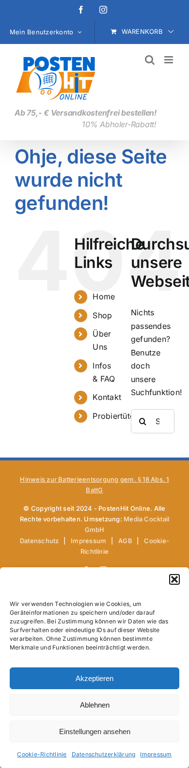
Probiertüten (116, 416)
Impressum (156, 754)
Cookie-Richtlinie (41, 754)
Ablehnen (95, 705)
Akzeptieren (94, 678)
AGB (125, 541)
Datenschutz (39, 541)
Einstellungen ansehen (94, 731)
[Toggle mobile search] (150, 60)
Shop (102, 315)
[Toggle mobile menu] (169, 60)
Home (104, 296)
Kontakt (107, 397)
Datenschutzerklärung (104, 754)
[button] (174, 579)
